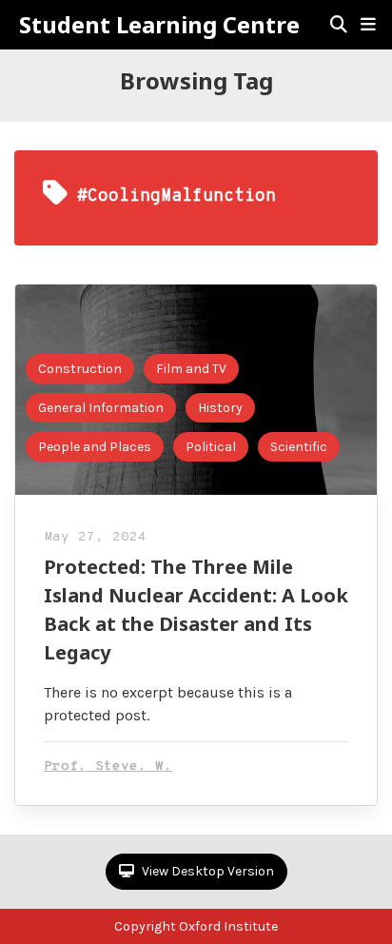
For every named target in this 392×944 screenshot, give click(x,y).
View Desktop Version (206, 871)
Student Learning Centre (159, 24)
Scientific (298, 447)
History (220, 408)
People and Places (94, 447)
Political (211, 447)
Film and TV (191, 369)
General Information (101, 408)
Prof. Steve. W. (108, 766)
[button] (368, 25)
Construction (80, 369)
